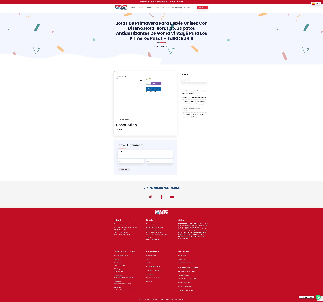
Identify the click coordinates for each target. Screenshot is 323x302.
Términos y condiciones (153, 270)
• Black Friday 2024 (184, 275)
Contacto (149, 281)
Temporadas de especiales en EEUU (194, 97)
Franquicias (150, 274)
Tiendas (148, 263)
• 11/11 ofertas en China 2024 (187, 279)
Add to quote (153, 89)
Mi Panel (187, 7)
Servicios (149, 259)
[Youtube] (172, 197)
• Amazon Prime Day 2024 (186, 271)
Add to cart (156, 83)
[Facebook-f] (161, 197)
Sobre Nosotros (151, 255)
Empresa (149, 7)
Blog (167, 7)
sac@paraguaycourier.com (122, 283)
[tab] (124, 119)
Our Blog (165, 46)
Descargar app (176, 7)
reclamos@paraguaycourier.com (124, 290)
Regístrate (202, 7)
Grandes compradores (153, 278)
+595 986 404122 (119, 271)
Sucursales (161, 7)
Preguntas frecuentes (121, 255)
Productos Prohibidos (153, 266)
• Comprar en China (184, 282)
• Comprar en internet (185, 286)
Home (133, 7)
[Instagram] (151, 197)
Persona (140, 7)
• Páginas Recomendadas (186, 290)
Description (124, 119)
